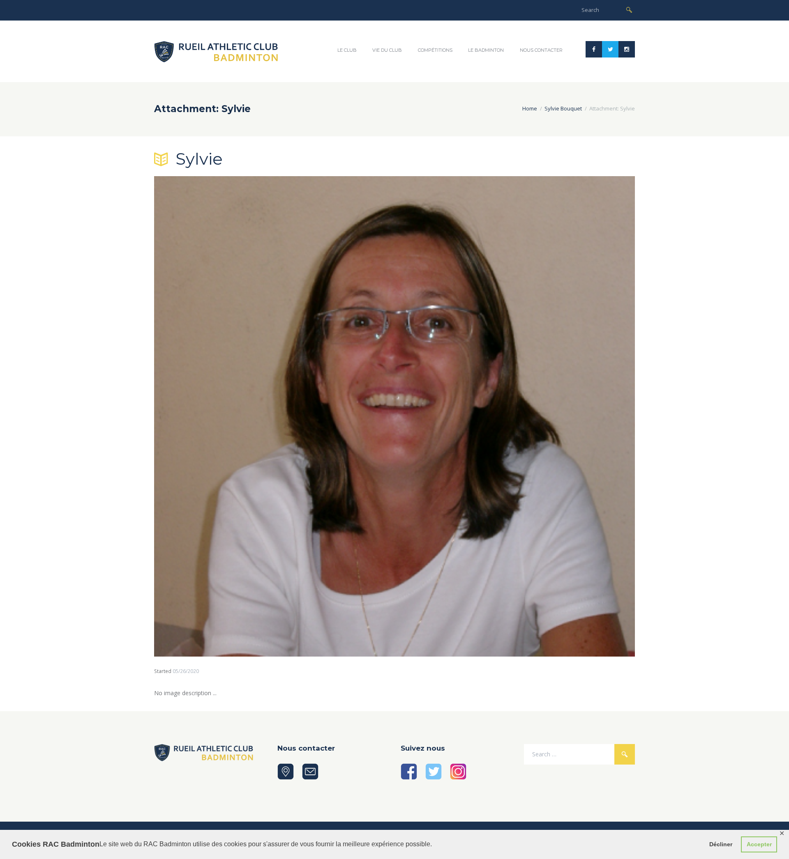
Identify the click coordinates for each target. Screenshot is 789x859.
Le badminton (486, 50)
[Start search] (629, 9)
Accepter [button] (759, 844)
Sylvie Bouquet (563, 108)
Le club (347, 50)
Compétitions (435, 50)
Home (529, 108)
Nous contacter (541, 50)
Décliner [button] (720, 844)
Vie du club (387, 50)
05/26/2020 (186, 671)
